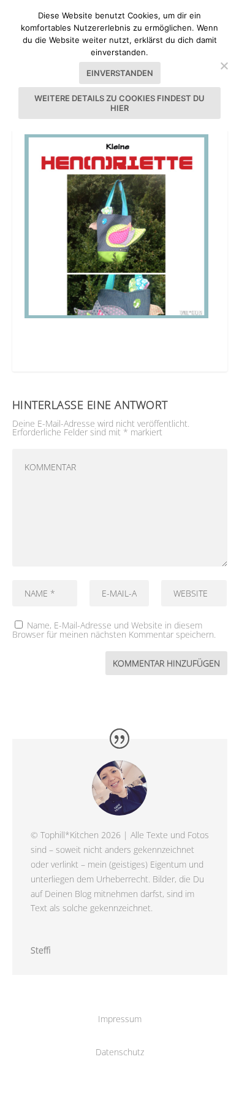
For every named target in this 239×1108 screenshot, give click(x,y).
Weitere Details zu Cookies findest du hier (119, 103)
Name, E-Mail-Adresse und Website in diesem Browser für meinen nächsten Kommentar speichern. (114, 629)
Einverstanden (119, 73)
